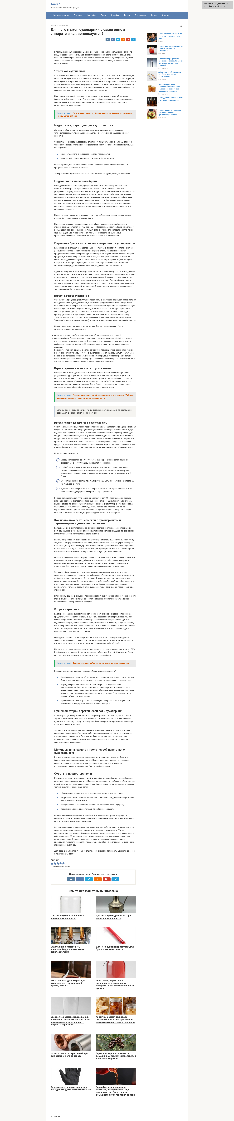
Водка (127, 15)
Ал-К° (55, 4)
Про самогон (140, 15)
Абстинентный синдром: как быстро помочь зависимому (169, 74)
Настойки (91, 15)
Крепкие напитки (61, 15)
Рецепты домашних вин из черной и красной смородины (170, 48)
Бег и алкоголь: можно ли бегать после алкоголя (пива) (170, 36)
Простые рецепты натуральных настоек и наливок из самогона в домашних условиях (169, 87)
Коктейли (115, 15)
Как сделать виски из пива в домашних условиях (170, 99)
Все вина (78, 15)
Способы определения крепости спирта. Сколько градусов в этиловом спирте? (170, 62)
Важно (154, 15)
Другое (165, 15)
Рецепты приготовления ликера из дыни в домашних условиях (169, 112)
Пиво (103, 15)
